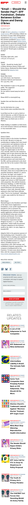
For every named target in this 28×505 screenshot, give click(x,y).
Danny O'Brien (21, 39)
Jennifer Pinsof (15, 422)
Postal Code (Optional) (9, 285)
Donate (16, 2)
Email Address (7, 291)
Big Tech (17, 262)
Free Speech (6, 262)
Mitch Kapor (13, 37)
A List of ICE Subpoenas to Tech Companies (18, 331)
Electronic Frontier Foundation (5, 3)
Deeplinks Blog (14, 325)
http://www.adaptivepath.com (10, 254)
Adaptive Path (14, 70)
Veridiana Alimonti (15, 357)
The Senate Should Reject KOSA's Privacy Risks (17, 445)
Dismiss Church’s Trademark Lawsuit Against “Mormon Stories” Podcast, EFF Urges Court (18, 409)
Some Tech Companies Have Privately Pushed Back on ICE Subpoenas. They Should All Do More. (17, 386)
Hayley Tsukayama (19, 457)
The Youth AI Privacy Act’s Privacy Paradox (16, 480)
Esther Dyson (22, 41)
